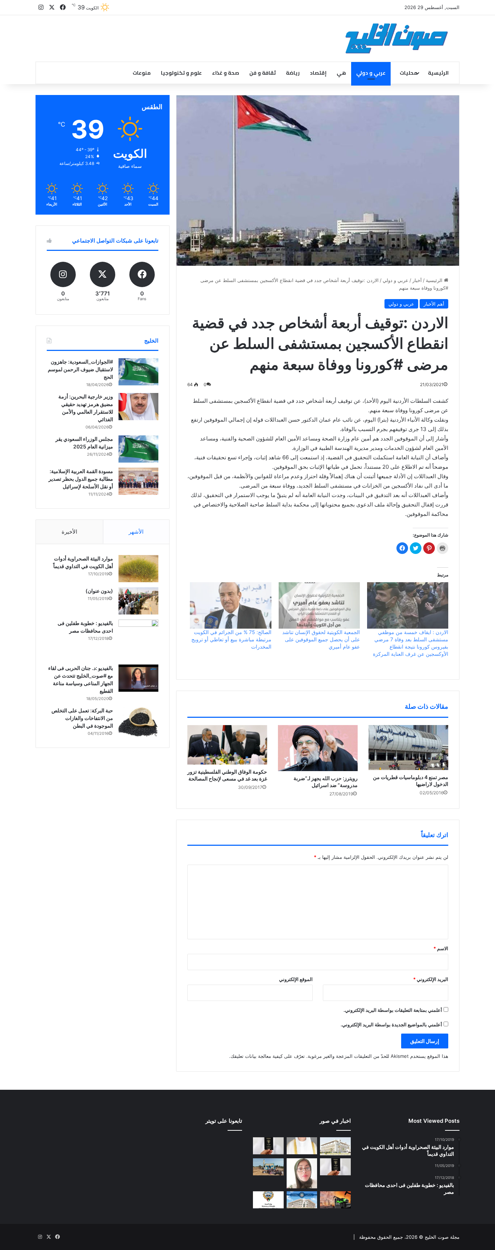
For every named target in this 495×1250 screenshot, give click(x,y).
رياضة (293, 73)
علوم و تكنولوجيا (181, 73)
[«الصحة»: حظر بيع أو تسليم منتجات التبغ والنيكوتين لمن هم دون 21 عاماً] (268, 1200)
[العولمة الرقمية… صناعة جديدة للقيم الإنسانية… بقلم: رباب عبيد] (302, 1173)
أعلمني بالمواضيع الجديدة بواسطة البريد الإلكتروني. (391, 1024)
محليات (408, 73)
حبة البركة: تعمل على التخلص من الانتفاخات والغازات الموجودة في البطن (82, 718)
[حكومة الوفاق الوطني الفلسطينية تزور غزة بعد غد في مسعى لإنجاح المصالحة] (227, 745)
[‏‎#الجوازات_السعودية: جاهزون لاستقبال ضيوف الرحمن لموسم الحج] (138, 371)
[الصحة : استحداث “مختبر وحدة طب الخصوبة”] (302, 1146)
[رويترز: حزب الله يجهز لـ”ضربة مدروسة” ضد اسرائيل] (318, 748)
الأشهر (136, 531)
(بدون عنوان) (99, 591)
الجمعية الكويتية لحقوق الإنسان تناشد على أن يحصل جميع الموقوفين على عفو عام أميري (321, 639)
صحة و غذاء (225, 73)
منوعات (142, 73)
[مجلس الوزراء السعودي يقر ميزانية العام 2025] (138, 449)
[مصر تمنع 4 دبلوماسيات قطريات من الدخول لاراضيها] (408, 747)
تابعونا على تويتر (223, 1120)
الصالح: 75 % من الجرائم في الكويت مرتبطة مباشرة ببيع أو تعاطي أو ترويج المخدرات (231, 639)
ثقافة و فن (262, 73)
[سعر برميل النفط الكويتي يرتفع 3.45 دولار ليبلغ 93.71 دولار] (335, 1200)
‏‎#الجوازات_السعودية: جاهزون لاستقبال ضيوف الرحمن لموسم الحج (80, 369)
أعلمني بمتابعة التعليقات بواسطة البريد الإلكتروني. (393, 1010)
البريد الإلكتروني (430, 979)
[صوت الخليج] (396, 38)
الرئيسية (438, 73)
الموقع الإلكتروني (296, 979)
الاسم (440, 948)
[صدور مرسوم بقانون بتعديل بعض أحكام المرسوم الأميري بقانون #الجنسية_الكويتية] (335, 1167)
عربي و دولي (371, 73)
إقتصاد (318, 73)
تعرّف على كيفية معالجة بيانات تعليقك (267, 1056)
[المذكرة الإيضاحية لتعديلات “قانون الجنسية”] (268, 1146)
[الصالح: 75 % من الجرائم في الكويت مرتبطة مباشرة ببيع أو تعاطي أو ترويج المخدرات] (230, 605)
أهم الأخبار (434, 304)
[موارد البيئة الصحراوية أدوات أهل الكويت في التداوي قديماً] (138, 568)
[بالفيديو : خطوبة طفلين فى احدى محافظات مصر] (138, 639)
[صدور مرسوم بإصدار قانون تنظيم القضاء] (335, 1146)
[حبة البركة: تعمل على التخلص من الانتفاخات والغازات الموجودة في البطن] (138, 722)
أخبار (417, 280)
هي (341, 73)
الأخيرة (69, 531)
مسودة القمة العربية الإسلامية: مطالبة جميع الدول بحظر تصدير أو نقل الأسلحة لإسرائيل (81, 478)
